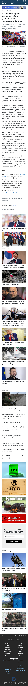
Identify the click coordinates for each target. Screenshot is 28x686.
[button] (25, 3)
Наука (20, 651)
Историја (7, 662)
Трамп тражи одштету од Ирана (11, 422)
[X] (17, 0)
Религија (7, 667)
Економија (7, 649)
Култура (20, 653)
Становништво (7, 669)
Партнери (20, 660)
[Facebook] (16, 0)
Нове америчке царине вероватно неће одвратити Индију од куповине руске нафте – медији (13, 416)
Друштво (7, 653)
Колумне (20, 647)
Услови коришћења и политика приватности (20, 666)
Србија (4, 209)
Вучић (14, 209)
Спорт (20, 655)
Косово (9, 209)
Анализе (7, 655)
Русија (7, 645)
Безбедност (7, 651)
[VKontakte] (21, 0)
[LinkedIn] (23, 0)
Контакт (21, 662)
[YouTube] (19, 0)
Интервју (20, 645)
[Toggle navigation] (25, 3)
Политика (14, 10)
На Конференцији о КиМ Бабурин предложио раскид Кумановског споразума (11, 437)
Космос (21, 649)
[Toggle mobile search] (22, 3)
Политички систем (7, 665)
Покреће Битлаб (20, 670)
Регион (20, 643)
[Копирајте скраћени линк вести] (14, 202)
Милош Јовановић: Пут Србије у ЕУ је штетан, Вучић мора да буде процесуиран (13, 428)
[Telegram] (25, 0)
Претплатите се (14, 541)
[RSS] (2, 0)
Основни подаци (7, 660)
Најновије (7, 643)
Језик (7, 671)
